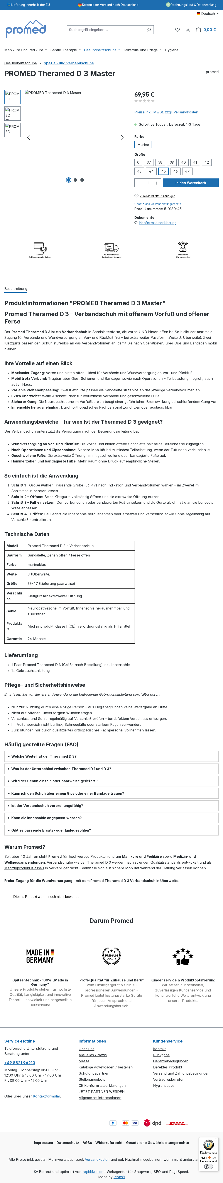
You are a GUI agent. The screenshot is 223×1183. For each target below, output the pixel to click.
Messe (84, 1061)
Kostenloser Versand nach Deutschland (110, 5)
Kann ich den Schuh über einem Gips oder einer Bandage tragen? (67, 793)
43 (139, 171)
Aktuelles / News (93, 1055)
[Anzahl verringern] (139, 182)
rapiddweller (93, 1171)
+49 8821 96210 (19, 1062)
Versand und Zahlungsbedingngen (181, 1073)
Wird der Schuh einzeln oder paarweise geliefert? (54, 781)
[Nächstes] (122, 137)
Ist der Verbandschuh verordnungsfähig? (47, 805)
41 (195, 162)
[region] (65, 137)
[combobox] (105, 29)
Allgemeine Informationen (100, 1098)
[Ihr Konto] (188, 29)
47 (187, 171)
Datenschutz (67, 1142)
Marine (143, 144)
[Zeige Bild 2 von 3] (75, 180)
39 (172, 162)
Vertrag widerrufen (168, 1079)
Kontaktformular (46, 1096)
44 (151, 171)
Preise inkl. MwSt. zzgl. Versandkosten (166, 112)
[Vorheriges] (28, 137)
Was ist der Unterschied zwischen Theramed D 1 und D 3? (61, 769)
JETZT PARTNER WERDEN (102, 1091)
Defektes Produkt (167, 1067)
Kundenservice (167, 1041)
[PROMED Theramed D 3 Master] (75, 137)
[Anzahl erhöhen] (156, 182)
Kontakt (159, 1049)
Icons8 (119, 1177)
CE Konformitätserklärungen (102, 1085)
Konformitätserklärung (157, 223)
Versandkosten (97, 1159)
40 (183, 162)
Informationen (92, 1041)
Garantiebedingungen (170, 1061)
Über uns (86, 1049)
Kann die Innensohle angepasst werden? (46, 818)
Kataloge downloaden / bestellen (106, 1067)
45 (163, 171)
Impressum (43, 1142)
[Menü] (216, 1139)
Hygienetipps (163, 1085)
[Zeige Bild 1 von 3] (68, 180)
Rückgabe (161, 1055)
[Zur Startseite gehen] (26, 29)
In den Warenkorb (191, 183)
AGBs (87, 1142)
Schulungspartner (94, 1073)
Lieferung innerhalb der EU (30, 5)
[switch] (208, 1166)
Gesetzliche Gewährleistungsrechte (157, 203)
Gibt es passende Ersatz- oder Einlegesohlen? (51, 830)
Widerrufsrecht (109, 1142)
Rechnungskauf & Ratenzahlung (193, 5)
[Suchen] (149, 29)
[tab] (15, 289)
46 (175, 171)
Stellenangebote (92, 1079)
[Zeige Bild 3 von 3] (82, 180)
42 (206, 162)
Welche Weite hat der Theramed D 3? (43, 756)
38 (160, 162)
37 (149, 162)
